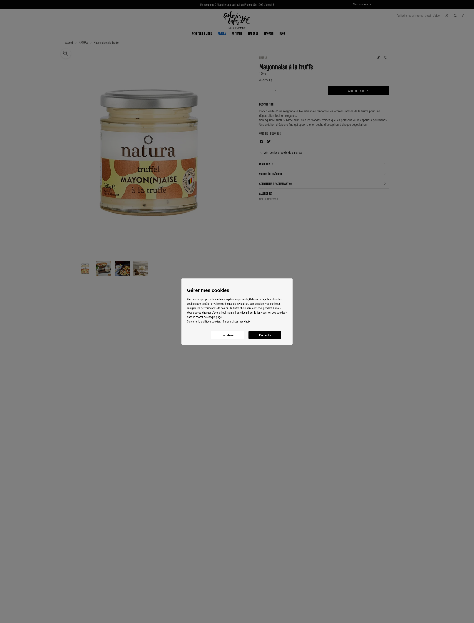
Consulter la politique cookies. (204, 321)
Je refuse (227, 335)
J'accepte (265, 335)
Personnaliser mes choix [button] (236, 321)
